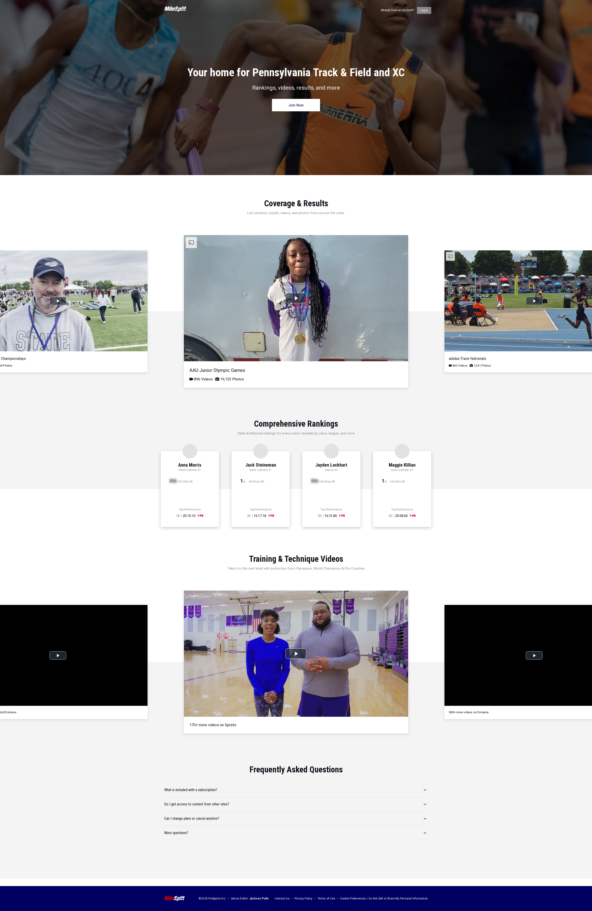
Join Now (296, 105)
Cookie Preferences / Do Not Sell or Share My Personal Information (384, 898)
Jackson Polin (259, 898)
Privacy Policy (303, 898)
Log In (424, 10)
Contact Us (282, 898)
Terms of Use (326, 898)
